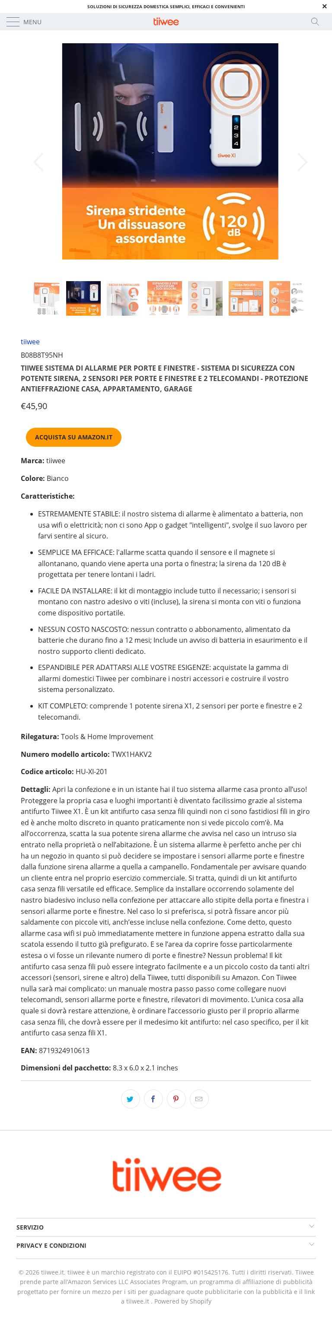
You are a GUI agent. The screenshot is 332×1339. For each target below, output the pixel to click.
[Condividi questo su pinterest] (176, 1098)
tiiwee (30, 341)
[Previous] (41, 162)
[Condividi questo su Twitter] (130, 1098)
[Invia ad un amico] (199, 1098)
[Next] (300, 162)
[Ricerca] (318, 22)
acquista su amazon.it (73, 437)
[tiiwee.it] (166, 21)
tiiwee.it (52, 1272)
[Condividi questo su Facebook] (153, 1098)
